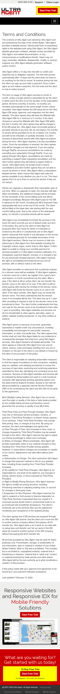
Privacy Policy (45, 687)
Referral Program (32, 692)
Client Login (52, 2)
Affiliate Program (49, 692)
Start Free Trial (48, 10)
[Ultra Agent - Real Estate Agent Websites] (11, 12)
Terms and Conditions (12, 692)
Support (39, 2)
